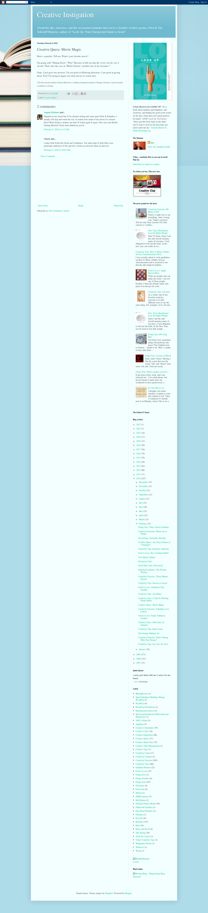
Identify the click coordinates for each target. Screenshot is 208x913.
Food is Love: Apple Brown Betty (157, 272)
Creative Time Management (148, 745)
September (144, 494)
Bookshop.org (145, 130)
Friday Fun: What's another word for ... (153, 371)
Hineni (138, 792)
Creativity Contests (144, 756)
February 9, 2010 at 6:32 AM (56, 129)
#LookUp (140, 703)
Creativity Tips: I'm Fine (159, 291)
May (141, 511)
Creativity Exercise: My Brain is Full (158, 210)
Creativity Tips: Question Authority (153, 548)
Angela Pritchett (51, 112)
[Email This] (73, 93)
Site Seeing (140, 832)
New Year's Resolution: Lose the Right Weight (158, 232)
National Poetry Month (145, 803)
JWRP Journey (142, 796)
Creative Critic (142, 731)
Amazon (154, 127)
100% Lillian (141, 720)
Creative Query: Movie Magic (151, 604)
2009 (138, 654)
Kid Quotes (140, 800)
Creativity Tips (142, 763)
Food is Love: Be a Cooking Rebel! (153, 552)
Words (138, 850)
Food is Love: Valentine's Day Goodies (151, 588)
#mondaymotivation (144, 710)
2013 (138, 465)
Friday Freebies (142, 778)
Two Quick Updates (146, 557)
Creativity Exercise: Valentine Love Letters (153, 610)
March (142, 519)
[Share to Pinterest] (84, 93)
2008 (138, 658)
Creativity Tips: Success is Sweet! (152, 583)
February (143, 523)
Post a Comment (48, 156)
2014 (138, 461)
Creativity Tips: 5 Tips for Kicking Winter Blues (153, 599)
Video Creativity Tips (145, 839)
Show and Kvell (143, 829)
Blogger (128, 893)
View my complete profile (159, 146)
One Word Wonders (144, 810)
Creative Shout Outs (144, 742)
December (143, 482)
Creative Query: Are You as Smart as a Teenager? (154, 543)
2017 (138, 449)
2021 (138, 432)
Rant (138, 825)
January (142, 649)
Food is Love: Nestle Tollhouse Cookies (151, 617)
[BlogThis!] (76, 93)
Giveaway (140, 785)
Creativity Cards (143, 752)
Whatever (140, 847)
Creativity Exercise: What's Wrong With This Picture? (153, 638)
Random (139, 821)
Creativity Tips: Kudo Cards (150, 629)
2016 (138, 453)
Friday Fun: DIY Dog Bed (157, 335)
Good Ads (140, 789)
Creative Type (142, 749)
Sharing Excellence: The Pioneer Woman (152, 571)
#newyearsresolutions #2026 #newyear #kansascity (152, 715)
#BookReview (142, 693)
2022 (138, 428)
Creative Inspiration (144, 734)
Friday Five (141, 774)
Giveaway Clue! (145, 561)
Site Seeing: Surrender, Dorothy (152, 538)
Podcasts (139, 814)
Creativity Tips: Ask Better (150, 593)
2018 (138, 445)
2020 (138, 436)
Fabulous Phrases (143, 767)
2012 (138, 470)
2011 (138, 474)
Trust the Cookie (143, 836)
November (143, 486)
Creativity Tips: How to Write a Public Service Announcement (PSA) (152, 253)
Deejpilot (109, 893)
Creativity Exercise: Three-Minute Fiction (153, 577)
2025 (138, 424)
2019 (138, 441)
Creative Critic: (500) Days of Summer (151, 623)
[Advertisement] (80, 181)
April (141, 515)
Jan (152, 142)
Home (80, 205)
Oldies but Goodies (144, 807)
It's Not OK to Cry (156, 387)
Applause (140, 724)
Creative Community (145, 727)
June (141, 506)
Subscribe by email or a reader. (146, 164)
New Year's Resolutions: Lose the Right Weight (158, 314)
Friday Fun (140, 782)
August (142, 498)
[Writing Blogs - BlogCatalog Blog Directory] (152, 876)
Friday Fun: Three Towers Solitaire (153, 527)
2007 (138, 662)
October (142, 490)
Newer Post (43, 205)
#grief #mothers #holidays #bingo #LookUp (150, 698)
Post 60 (139, 818)
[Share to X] (79, 93)
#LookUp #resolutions (145, 707)
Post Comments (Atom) (59, 210)
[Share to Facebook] (82, 93)
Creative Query (50, 97)
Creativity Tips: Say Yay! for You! (153, 644)
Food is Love (141, 771)
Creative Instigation (65, 14)
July (141, 502)
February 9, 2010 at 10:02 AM (57, 149)
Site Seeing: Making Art (148, 633)
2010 (138, 478)
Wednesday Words (143, 843)
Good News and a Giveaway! (150, 565)
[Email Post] (68, 93)
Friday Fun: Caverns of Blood (158, 355)
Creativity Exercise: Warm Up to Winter (152, 532)
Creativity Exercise (144, 760)
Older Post (118, 205)
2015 (138, 457)
